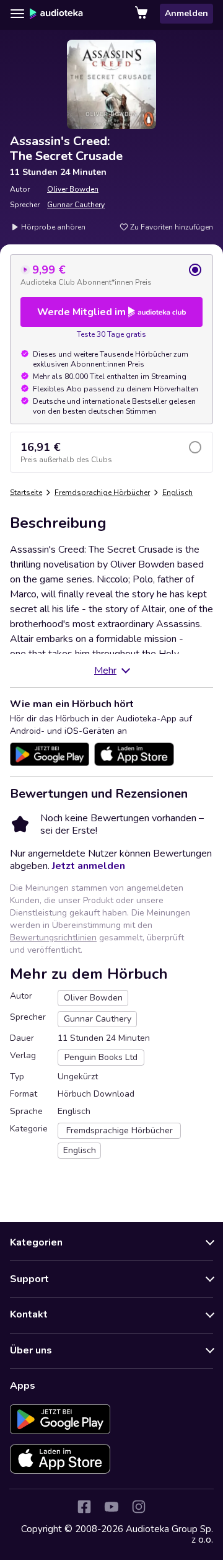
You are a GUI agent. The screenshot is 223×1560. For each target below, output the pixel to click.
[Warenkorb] (142, 13)
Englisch (177, 492)
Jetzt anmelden (88, 866)
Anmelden (186, 13)
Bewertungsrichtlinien (53, 937)
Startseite (26, 492)
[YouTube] (111, 1506)
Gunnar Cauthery (76, 205)
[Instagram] (138, 1506)
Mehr (105, 670)
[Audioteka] (56, 13)
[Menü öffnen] (17, 13)
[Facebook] (84, 1506)
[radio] (111, 274)
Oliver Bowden (72, 189)
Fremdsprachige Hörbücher (102, 492)
